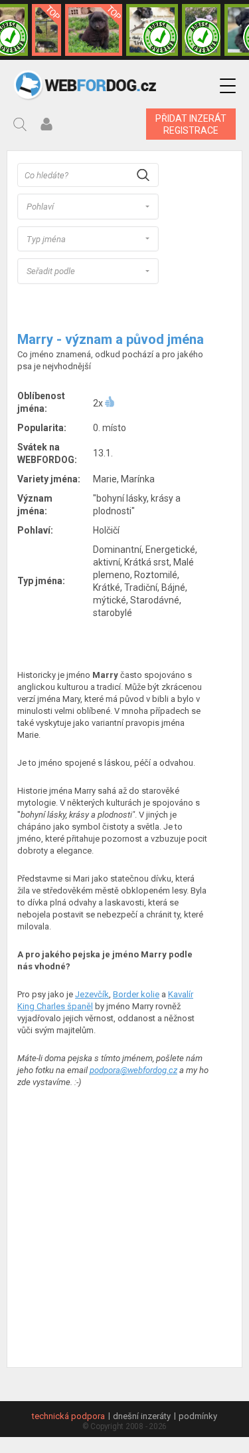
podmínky (198, 1416)
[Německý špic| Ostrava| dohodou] (93, 30)
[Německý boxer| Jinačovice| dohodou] (152, 30)
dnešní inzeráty (142, 1416)
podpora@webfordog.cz (133, 1070)
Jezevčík (92, 994)
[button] (228, 86)
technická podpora (68, 1416)
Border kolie (136, 994)
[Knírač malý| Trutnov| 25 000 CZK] (46, 30)
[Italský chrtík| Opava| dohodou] (201, 30)
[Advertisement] (124, 1229)
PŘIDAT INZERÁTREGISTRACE (190, 124)
